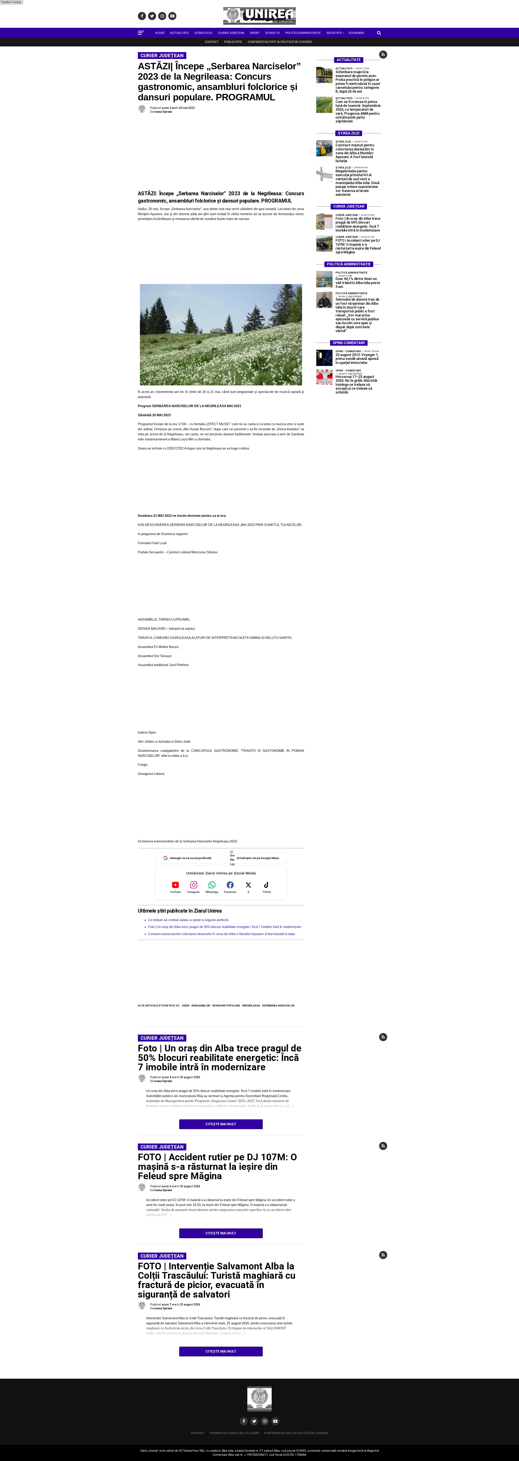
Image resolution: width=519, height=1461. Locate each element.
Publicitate (233, 41)
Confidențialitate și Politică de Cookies (280, 41)
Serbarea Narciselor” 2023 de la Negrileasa (229, 193)
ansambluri (201, 1005)
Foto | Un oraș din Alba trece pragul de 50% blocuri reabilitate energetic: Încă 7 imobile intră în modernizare (224, 927)
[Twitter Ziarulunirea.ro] (254, 1421)
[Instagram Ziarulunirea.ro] (265, 1421)
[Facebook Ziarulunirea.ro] (244, 1421)
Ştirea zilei (203, 32)
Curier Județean (231, 32)
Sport (255, 32)
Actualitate (179, 32)
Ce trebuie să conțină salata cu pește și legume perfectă (188, 920)
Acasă (159, 32)
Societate (334, 32)
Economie (356, 32)
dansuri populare (227, 1005)
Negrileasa (252, 1005)
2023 (186, 1005)
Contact (212, 41)
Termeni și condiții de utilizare (234, 1433)
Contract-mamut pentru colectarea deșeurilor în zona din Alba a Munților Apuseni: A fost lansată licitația (221, 934)
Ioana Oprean (163, 111)
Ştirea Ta (272, 32)
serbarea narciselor (279, 1005)
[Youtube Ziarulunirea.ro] (275, 1421)
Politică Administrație (303, 32)
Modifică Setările (11, 2)
